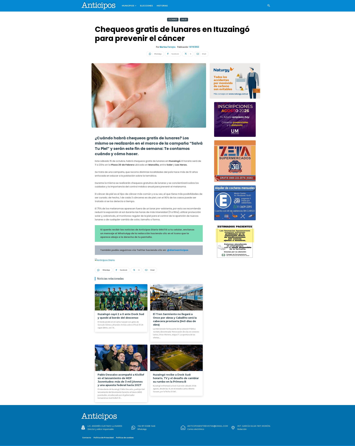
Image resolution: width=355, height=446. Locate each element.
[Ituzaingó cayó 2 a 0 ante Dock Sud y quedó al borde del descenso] (121, 297)
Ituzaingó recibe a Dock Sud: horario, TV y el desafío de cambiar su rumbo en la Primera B (176, 378)
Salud (184, 19)
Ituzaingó (172, 19)
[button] (268, 5)
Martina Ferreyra (167, 47)
